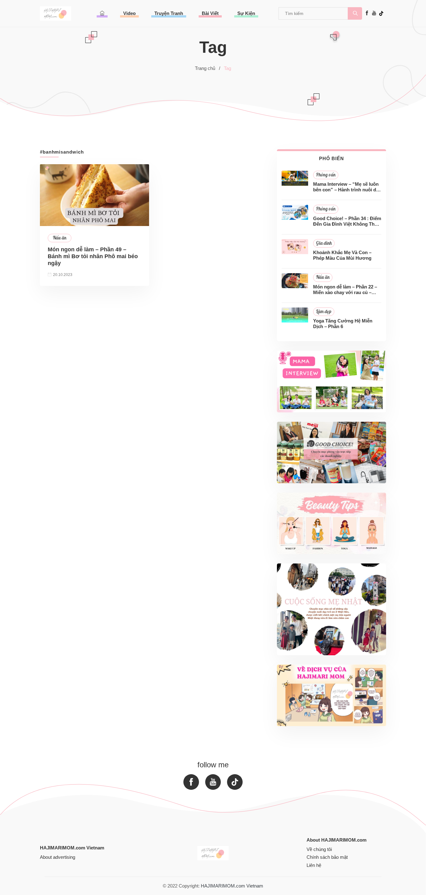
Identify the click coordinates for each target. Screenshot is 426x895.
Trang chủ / (207, 68)
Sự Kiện (246, 13)
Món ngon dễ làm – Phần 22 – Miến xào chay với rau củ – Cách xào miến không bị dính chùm (345, 289)
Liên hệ (314, 865)
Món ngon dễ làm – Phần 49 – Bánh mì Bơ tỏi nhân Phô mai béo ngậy (93, 256)
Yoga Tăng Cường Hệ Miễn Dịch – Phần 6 (342, 323)
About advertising (57, 857)
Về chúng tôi (319, 849)
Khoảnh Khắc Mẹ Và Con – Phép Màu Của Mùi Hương (342, 255)
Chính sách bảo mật (327, 857)
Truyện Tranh (168, 13)
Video (129, 13)
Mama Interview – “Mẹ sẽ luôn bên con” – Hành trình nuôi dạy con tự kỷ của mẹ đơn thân (347, 187)
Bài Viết (210, 13)
